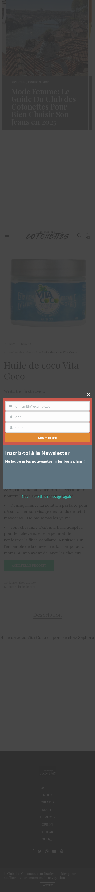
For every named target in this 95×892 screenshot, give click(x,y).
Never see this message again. (47, 496)
